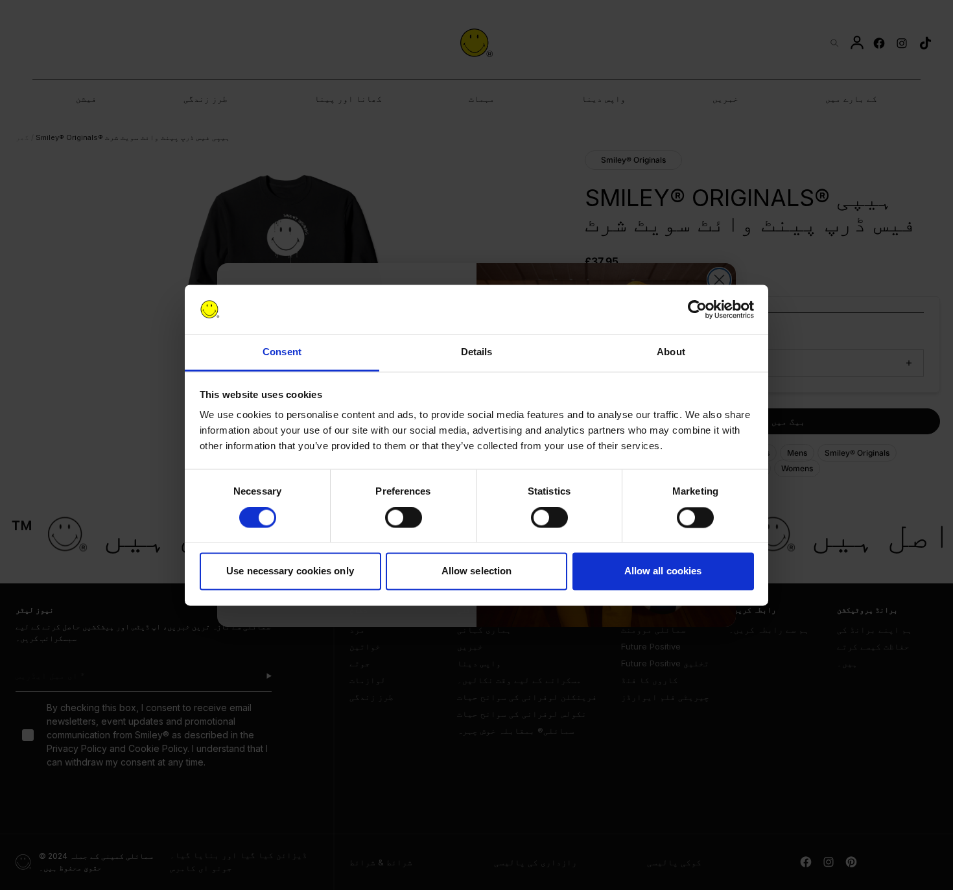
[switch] (403, 517)
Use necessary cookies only (290, 571)
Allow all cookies (663, 571)
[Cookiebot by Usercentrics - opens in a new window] (697, 309)
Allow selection (476, 571)
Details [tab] (477, 352)
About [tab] (671, 352)
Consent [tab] (282, 352)
